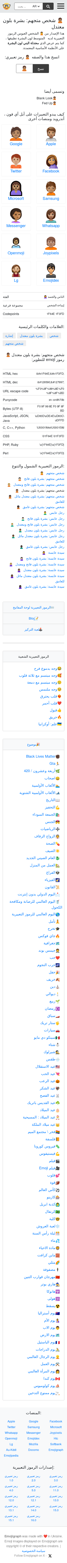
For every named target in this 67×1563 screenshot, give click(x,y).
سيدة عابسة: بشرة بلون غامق (41, 586)
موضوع (33, 744)
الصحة (53, 843)
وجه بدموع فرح (48, 668)
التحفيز (52, 806)
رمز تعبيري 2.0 (33, 1478)
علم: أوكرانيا (50, 723)
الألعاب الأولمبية (46, 785)
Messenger (16, 225)
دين (55, 986)
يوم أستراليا (49, 1312)
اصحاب (52, 777)
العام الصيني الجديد (43, 857)
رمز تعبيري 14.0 (33, 1508)
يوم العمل (50, 1363)
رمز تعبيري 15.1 (11, 1518)
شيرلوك (52, 1051)
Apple (51, 143)
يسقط (53, 1305)
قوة (55, 1182)
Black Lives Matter (43, 756)
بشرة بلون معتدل (31, 335)
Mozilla (33, 1444)
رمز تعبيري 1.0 (11, 1478)
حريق (55, 716)
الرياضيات (50, 828)
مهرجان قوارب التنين (42, 1276)
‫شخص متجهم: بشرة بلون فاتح (41, 478)
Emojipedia (11, 1455)
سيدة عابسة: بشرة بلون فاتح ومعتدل (36, 564)
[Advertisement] (33, 79)
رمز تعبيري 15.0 (56, 1508)
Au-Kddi (11, 1450)
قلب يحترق (51, 696)
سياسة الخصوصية (33, 1550)
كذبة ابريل (50, 1204)
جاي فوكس (49, 935)
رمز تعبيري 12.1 (33, 1498)
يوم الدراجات (48, 1349)
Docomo (33, 1450)
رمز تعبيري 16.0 (33, 1518)
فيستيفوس (49, 1153)
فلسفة (52, 1138)
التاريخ (53, 799)
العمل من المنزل (45, 864)
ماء (55, 1240)
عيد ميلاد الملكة (46, 1124)
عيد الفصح (50, 1095)
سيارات (52, 1029)
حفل (54, 971)
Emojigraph (56, 1450)
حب (55, 957)
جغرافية (52, 942)
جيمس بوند (49, 950)
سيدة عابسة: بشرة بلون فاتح (42, 558)
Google (16, 143)
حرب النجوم (48, 964)
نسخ (41, 67)
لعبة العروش (48, 1225)
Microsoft (16, 198)
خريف (53, 979)
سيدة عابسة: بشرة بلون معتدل (40, 569)
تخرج (54, 928)
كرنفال (52, 1211)
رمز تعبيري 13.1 (11, 1508)
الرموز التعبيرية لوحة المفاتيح (33, 607)
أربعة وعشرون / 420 (42, 770)
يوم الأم (52, 1320)
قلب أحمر (52, 703)
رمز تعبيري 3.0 (56, 1478)
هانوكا (53, 1291)
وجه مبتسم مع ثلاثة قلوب (40, 675)
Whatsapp (51, 225)
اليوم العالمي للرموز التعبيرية (36, 913)
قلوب (53, 1175)
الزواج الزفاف (47, 835)
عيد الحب (50, 1073)
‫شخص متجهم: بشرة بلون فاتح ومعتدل (35, 484)
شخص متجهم (52, 472)
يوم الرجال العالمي (43, 1356)
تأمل (54, 921)
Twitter (16, 171)
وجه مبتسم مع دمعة (44, 682)
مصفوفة (51, 1269)
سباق (53, 1015)
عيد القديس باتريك (43, 1102)
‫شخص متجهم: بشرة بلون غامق (40, 506)
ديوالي (53, 993)
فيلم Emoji (49, 1167)
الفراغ (53, 872)
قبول (56, 709)
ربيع (54, 1000)
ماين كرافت (48, 1254)
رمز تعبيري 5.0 (33, 1488)
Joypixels (51, 252)
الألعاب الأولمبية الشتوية (39, 792)
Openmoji (16, 252)
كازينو (53, 1196)
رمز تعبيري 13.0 (56, 1498)
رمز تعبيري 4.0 (11, 1488)
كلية (54, 1218)
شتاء (54, 1044)
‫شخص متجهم (14, 343)
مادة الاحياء (49, 1247)
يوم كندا (51, 1378)
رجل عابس (53, 512)
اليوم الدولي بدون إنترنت (39, 893)
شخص (54, 335)
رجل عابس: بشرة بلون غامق (41, 546)
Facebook (51, 171)
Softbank (55, 1444)
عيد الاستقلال (47, 1066)
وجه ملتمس (50, 689)
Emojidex (51, 280)
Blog (33, 618)
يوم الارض (50, 1334)
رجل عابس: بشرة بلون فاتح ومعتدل (37, 524)
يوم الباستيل (48, 1341)
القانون (52, 886)
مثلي (54, 1262)
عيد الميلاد (50, 1109)
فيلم (54, 1160)
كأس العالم (49, 1189)
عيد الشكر (50, 1087)
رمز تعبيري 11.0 (56, 1488)
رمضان (52, 1008)
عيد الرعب (49, 1080)
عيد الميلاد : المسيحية (41, 1116)
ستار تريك (50, 1022)
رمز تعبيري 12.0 (11, 1498)
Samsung (51, 198)
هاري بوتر (50, 1283)
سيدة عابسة (53, 552)
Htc (56, 1438)
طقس (53, 1058)
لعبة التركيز (33, 629)
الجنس (52, 821)
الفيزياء (52, 879)
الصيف (52, 850)
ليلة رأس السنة (46, 1233)
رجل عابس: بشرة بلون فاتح (42, 518)
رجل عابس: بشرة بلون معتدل (41, 530)
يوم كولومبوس (47, 1385)
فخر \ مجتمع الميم (44, 1131)
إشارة (9, 335)
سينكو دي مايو (47, 1037)
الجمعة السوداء (46, 814)
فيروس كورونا (47, 1145)
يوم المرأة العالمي (44, 1370)
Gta (54, 763)
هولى (54, 1298)
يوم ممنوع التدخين (44, 1392)
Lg (16, 280)
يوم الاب (51, 1327)
